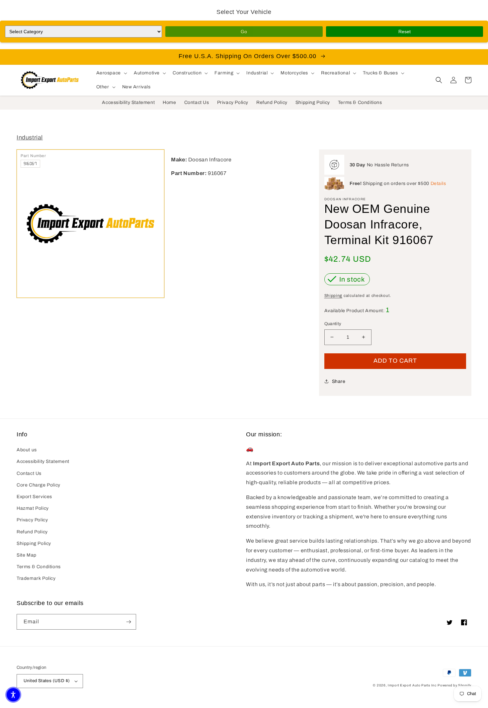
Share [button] (339, 381)
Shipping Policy (34, 543)
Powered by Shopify (454, 685)
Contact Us (29, 473)
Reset (404, 31)
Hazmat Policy (33, 508)
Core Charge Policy (38, 485)
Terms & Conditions (39, 566)
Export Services (34, 496)
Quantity (333, 323)
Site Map (27, 555)
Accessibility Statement (43, 461)
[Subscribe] (128, 622)
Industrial (30, 137)
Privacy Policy (32, 519)
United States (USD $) (47, 680)
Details (438, 183)
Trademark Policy (36, 578)
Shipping (333, 295)
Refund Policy (32, 531)
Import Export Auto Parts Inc (412, 685)
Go (244, 31)
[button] (111, 73)
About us (27, 449)
